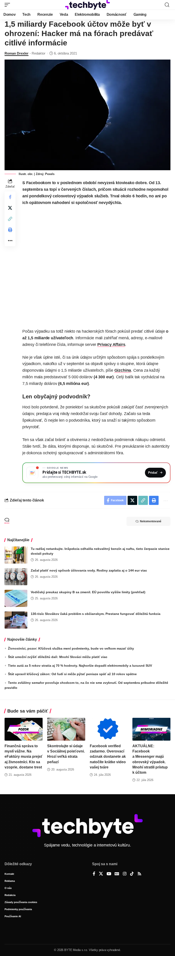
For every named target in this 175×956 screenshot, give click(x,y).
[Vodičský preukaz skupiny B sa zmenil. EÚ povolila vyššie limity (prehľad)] (16, 598)
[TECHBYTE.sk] (87, 5)
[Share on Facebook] (10, 196)
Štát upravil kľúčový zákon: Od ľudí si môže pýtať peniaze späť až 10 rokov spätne (72, 674)
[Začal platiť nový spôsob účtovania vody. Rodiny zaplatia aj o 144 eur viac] (16, 576)
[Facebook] (94, 874)
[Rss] (139, 874)
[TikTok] (131, 874)
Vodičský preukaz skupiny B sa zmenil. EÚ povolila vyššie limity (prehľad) (88, 592)
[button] (8, 5)
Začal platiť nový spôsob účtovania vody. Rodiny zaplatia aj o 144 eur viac (89, 570)
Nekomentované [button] (150, 521)
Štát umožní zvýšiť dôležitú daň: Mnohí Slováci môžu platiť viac (57, 657)
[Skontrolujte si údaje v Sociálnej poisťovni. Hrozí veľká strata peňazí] (66, 729)
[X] (101, 874)
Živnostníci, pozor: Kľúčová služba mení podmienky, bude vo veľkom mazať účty (71, 648)
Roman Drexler (16, 53)
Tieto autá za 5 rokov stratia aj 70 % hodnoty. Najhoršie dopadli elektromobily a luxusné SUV (80, 665)
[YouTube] (109, 874)
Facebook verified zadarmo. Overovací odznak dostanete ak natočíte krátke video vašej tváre (108, 756)
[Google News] (117, 874)
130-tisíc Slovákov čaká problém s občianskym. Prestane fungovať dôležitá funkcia (95, 614)
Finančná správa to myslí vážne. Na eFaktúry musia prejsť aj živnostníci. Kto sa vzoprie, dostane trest (24, 756)
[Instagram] (124, 874)
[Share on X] (10, 207)
